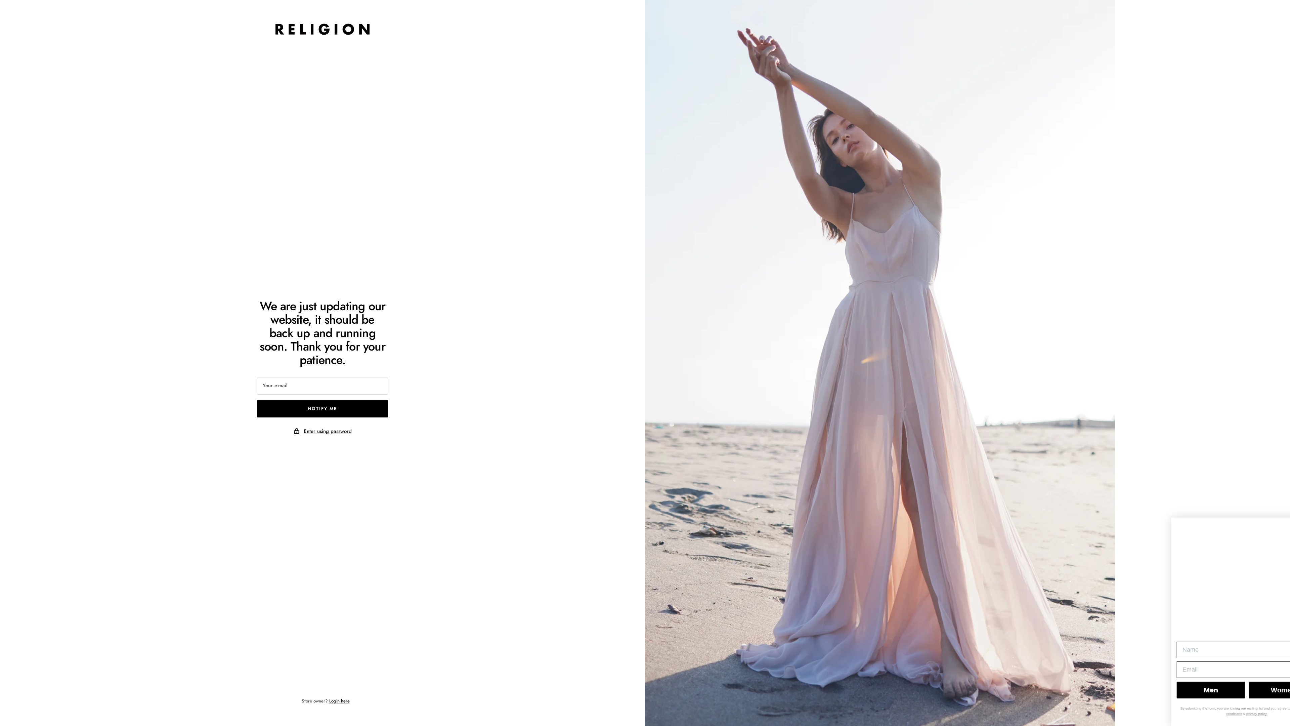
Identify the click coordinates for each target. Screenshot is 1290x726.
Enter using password (328, 431)
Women (1251, 690)
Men (1178, 690)
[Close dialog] (1280, 529)
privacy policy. (1224, 714)
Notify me (322, 408)
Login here (339, 701)
